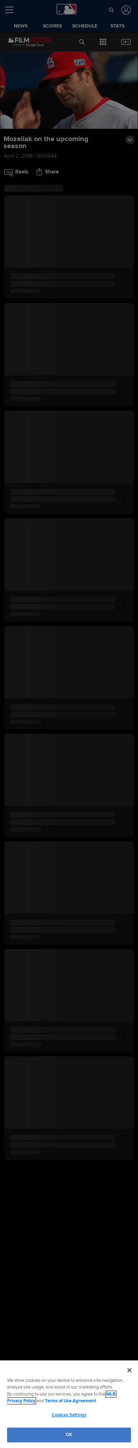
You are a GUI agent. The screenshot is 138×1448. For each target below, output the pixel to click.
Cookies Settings (69, 1415)
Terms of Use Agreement (70, 1401)
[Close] (129, 1370)
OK (69, 1434)
